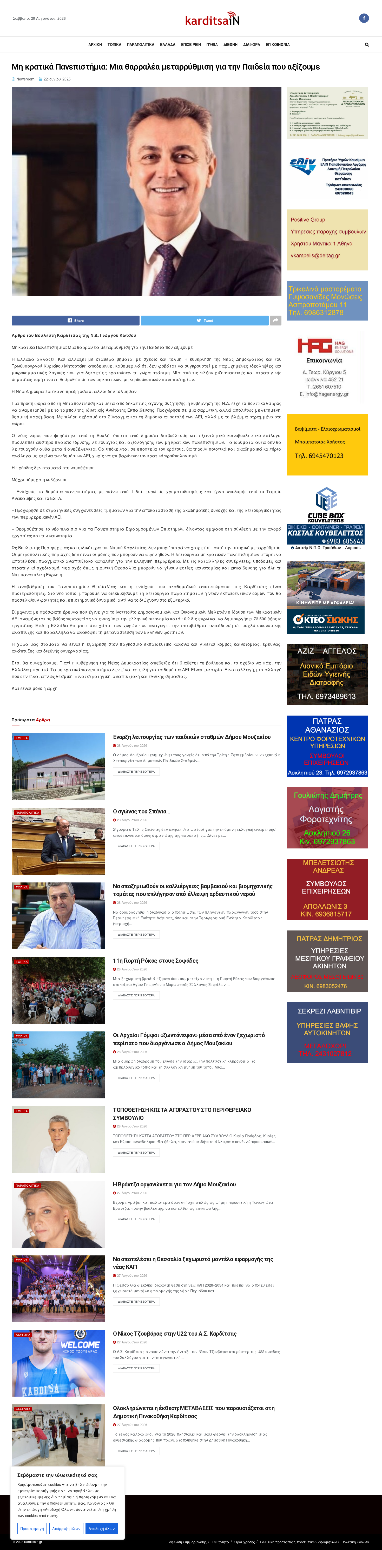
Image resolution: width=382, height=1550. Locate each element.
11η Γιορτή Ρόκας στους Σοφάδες (156, 960)
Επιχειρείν (191, 44)
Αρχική (95, 44)
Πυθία (212, 44)
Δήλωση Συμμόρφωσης (188, 1541)
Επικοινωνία (278, 44)
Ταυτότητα (220, 1541)
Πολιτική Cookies (355, 1541)
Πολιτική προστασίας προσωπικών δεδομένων (298, 1541)
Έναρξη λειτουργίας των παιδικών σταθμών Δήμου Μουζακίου (192, 737)
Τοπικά (114, 44)
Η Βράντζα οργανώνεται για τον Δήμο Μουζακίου (174, 1184)
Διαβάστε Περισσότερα (136, 771)
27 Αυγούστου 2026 (131, 1192)
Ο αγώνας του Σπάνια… (141, 811)
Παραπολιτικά (140, 44)
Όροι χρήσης (244, 1541)
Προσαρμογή (32, 1528)
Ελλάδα (167, 44)
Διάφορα (251, 44)
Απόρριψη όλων (66, 1528)
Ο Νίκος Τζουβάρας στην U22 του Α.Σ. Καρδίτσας (174, 1333)
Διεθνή (230, 44)
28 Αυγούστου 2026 (131, 745)
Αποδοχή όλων (102, 1528)
